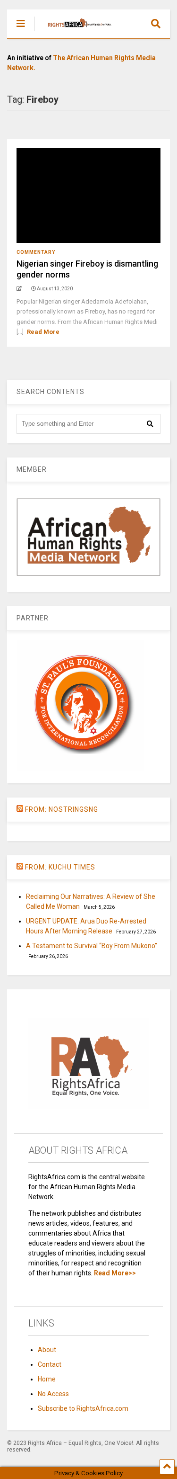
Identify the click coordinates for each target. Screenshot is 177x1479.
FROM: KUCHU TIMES (60, 867)
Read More (43, 331)
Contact (49, 1364)
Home (47, 1379)
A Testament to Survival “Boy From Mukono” (91, 946)
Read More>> (115, 1273)
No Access (53, 1394)
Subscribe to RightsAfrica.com (83, 1408)
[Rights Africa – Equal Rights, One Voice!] (74, 31)
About (47, 1350)
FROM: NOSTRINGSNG (61, 809)
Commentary (36, 252)
